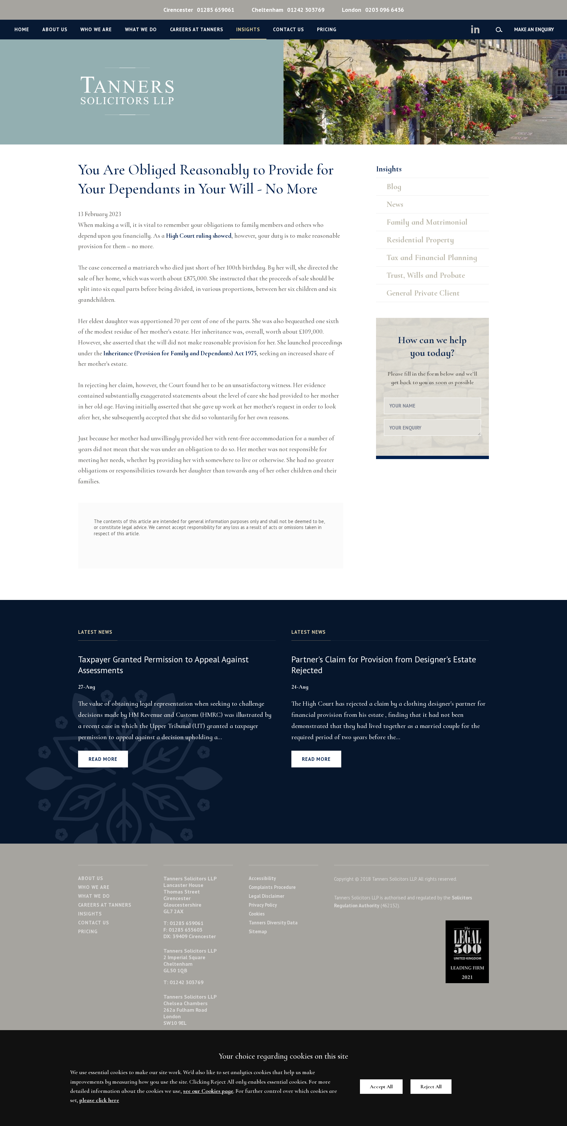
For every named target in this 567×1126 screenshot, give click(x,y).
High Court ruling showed (198, 236)
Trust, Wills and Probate (426, 275)
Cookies (257, 914)
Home (21, 29)
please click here (99, 1100)
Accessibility (262, 878)
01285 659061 (198, 9)
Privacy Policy (263, 905)
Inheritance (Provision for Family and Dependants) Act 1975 (180, 353)
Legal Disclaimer (266, 896)
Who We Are (96, 29)
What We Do (141, 29)
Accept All (381, 1086)
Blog (394, 186)
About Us (54, 29)
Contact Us (288, 29)
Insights (248, 29)
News (395, 204)
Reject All (431, 1086)
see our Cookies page (208, 1091)
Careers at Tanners (196, 29)
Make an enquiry (534, 29)
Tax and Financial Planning (432, 257)
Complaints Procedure (272, 887)
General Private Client (423, 293)
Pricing (327, 29)
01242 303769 (288, 9)
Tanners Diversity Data (273, 922)
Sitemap (258, 931)
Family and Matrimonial (427, 222)
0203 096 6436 (373, 9)
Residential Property (420, 240)
